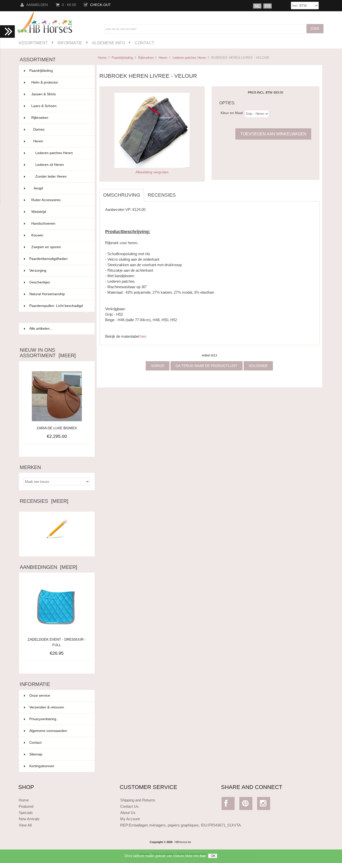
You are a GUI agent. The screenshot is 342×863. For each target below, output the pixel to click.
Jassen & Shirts (60, 94)
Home (102, 58)
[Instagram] (263, 804)
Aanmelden (37, 5)
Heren (163, 58)
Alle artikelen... (41, 328)
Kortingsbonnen (41, 766)
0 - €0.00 (69, 5)
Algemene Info (108, 43)
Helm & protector (60, 82)
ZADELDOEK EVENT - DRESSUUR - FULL (57, 642)
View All (25, 825)
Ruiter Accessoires (60, 200)
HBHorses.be (183, 841)
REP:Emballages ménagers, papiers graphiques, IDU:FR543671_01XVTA (180, 825)
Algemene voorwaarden (48, 731)
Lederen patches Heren (189, 58)
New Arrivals (29, 819)
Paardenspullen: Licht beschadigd (59, 308)
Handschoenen (60, 223)
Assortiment (33, 43)
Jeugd (61, 188)
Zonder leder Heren (62, 176)
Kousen (60, 235)
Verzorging (59, 270)
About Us (127, 812)
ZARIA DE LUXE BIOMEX (57, 428)
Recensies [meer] (44, 501)
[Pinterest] (246, 804)
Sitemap (35, 754)
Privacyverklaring (42, 719)
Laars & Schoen (60, 106)
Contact (144, 43)
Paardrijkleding (122, 58)
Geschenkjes (59, 282)
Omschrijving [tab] (121, 195)
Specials (26, 812)
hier (203, 856)
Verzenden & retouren (46, 707)
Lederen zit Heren (62, 165)
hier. (143, 336)
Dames (61, 129)
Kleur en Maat (232, 113)
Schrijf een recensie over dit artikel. (57, 548)
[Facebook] (228, 804)
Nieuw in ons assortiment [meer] (48, 352)
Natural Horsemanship (59, 294)
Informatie (70, 43)
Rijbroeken (145, 58)
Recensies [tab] (162, 195)
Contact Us (129, 806)
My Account (130, 819)
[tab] (183, 192)
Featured (26, 806)
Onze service (39, 695)
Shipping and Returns (137, 800)
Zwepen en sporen (60, 247)
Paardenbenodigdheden (59, 259)
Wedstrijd (60, 212)
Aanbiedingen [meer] (48, 567)
